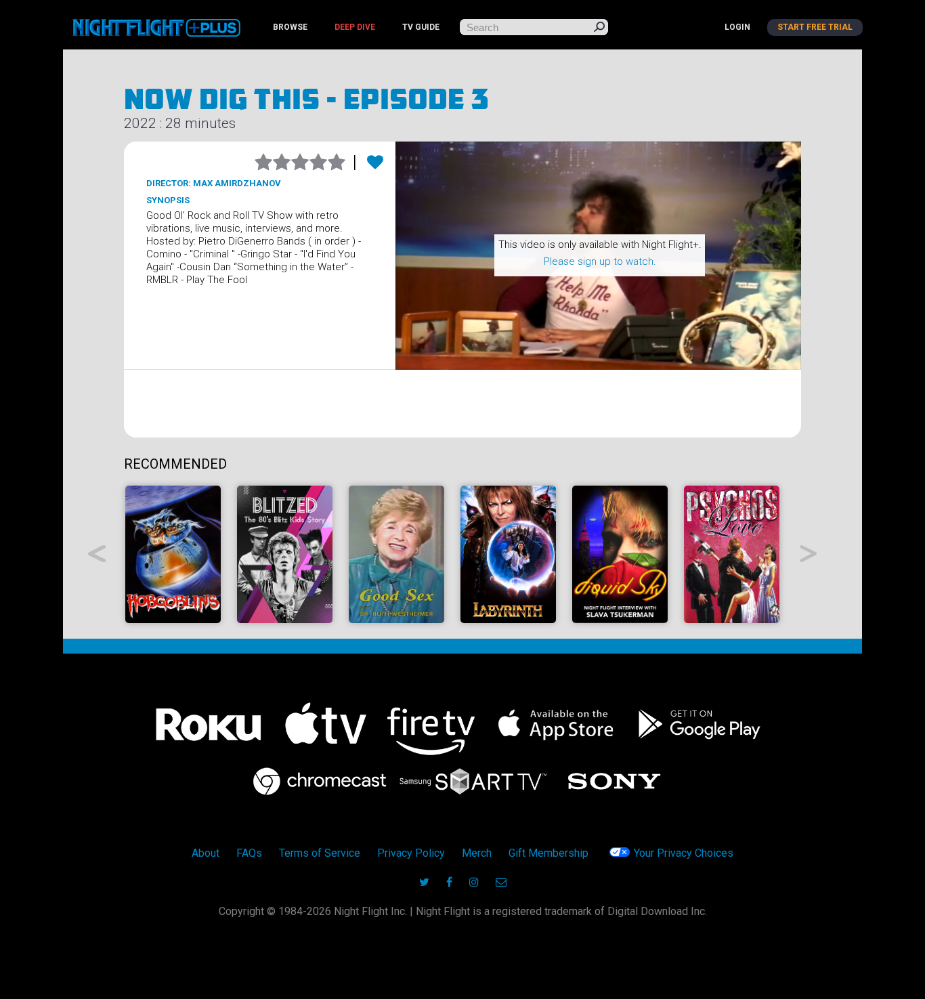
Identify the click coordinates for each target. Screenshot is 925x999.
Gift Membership (548, 853)
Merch (477, 853)
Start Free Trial (815, 27)
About (205, 853)
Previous (97, 553)
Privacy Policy (411, 853)
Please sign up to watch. (600, 261)
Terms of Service (319, 853)
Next (809, 553)
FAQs (249, 853)
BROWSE (290, 27)
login (737, 27)
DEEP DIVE (355, 27)
